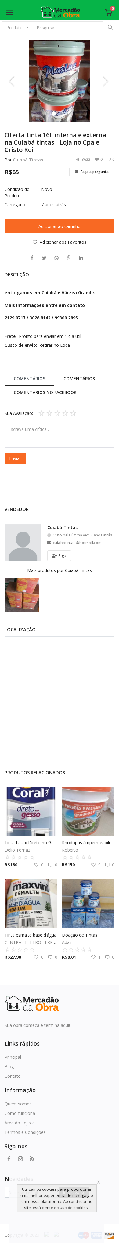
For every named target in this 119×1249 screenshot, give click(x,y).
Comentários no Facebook (45, 392)
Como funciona (20, 1113)
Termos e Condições (25, 1132)
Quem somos (18, 1104)
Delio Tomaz (17, 850)
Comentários (29, 378)
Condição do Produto (17, 192)
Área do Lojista (20, 1123)
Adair (67, 942)
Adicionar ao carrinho (59, 226)
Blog (9, 1066)
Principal (13, 1057)
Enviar (15, 458)
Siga (61, 555)
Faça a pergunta (94, 171)
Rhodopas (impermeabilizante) (88, 842)
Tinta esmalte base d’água (30, 935)
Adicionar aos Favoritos (63, 242)
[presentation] (12, 81)
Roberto (70, 850)
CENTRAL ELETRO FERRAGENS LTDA (42, 942)
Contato (13, 1076)
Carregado (15, 204)
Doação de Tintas (79, 935)
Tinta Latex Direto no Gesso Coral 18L (31, 842)
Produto (14, 27)
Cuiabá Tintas (28, 160)
